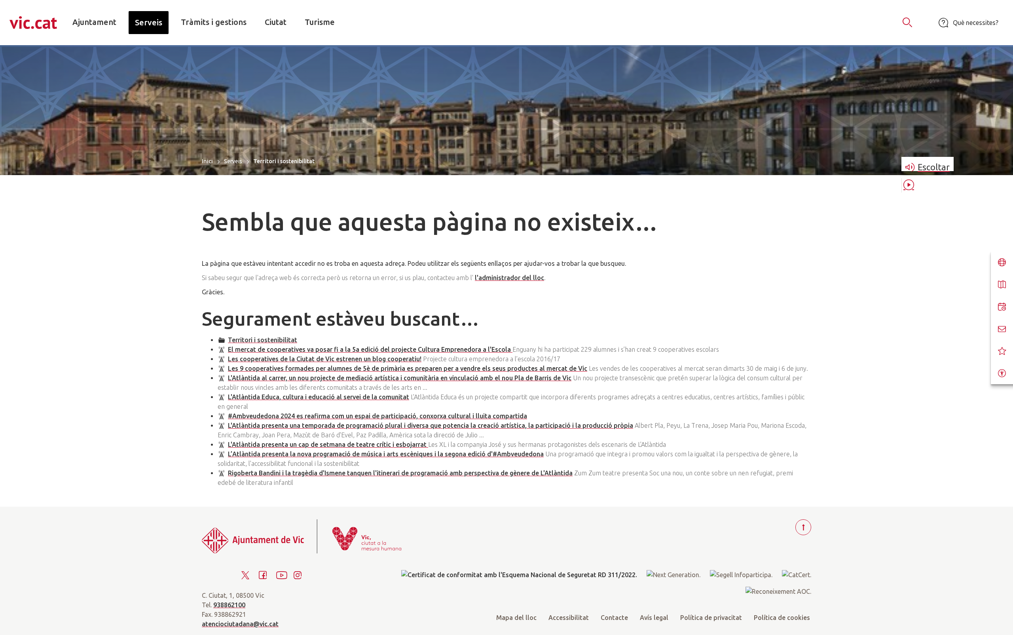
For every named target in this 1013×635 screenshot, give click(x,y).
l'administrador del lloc (509, 277)
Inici (207, 161)
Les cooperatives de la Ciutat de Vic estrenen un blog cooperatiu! (324, 358)
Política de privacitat (711, 617)
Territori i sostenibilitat (262, 339)
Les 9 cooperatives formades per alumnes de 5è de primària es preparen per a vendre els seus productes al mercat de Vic (407, 368)
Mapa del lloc (516, 617)
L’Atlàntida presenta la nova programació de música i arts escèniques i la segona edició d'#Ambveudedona (386, 454)
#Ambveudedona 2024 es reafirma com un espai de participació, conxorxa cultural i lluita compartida (377, 416)
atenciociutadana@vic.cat (240, 623)
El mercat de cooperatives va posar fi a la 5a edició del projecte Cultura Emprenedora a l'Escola (370, 349)
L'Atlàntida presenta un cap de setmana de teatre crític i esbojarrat (328, 444)
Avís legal (654, 617)
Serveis (233, 161)
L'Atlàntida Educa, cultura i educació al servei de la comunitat (318, 396)
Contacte (614, 617)
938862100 (229, 604)
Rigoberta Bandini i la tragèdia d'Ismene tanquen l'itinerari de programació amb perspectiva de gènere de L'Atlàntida (400, 473)
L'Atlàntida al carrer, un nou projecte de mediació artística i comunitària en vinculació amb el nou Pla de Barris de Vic (399, 377)
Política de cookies (782, 617)
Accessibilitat (568, 617)
